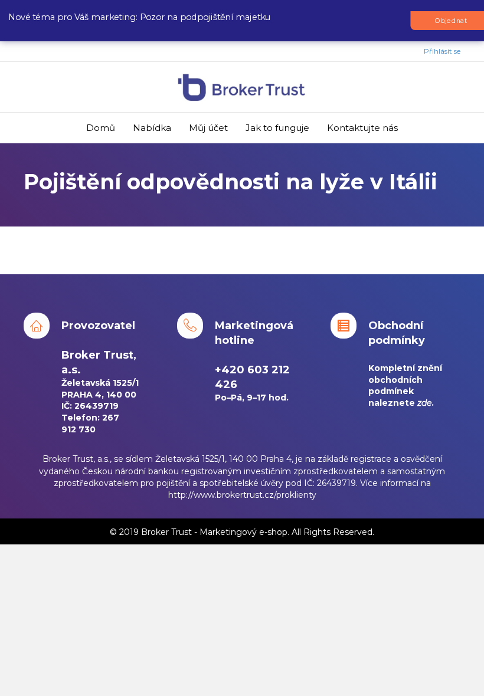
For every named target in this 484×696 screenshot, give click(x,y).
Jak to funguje (277, 127)
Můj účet (208, 127)
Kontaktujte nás (362, 127)
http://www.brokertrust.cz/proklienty (242, 495)
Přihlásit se (442, 51)
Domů (100, 127)
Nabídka (152, 127)
